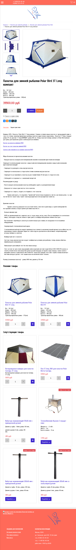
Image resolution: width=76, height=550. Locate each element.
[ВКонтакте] (4, 121)
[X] (12, 121)
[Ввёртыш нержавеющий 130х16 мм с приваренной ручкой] (20, 404)
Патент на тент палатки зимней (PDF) (14, 146)
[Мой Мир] (10, 121)
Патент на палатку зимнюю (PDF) (13, 143)
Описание (6, 127)
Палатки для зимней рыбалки (18, 25)
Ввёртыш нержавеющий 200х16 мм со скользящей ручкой (55, 482)
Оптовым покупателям (14, 532)
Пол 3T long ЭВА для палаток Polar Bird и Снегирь (54, 370)
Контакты (10, 538)
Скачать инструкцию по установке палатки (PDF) (18, 150)
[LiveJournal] (15, 121)
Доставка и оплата (12, 535)
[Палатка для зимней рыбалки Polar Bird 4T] (55, 286)
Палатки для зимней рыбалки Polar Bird (41, 25)
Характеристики (15, 127)
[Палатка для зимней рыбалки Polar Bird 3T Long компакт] (46, 53)
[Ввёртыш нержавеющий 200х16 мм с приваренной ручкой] (20, 464)
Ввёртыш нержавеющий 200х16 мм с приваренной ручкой (19, 482)
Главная (5, 25)
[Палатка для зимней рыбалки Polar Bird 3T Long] (20, 286)
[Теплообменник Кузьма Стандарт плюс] (55, 404)
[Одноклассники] (7, 121)
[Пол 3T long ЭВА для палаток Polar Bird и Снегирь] (55, 352)
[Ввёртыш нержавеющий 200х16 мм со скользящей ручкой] (55, 464)
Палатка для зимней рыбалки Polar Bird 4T (54, 304)
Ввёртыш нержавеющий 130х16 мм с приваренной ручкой (19, 422)
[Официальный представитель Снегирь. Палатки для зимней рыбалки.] (37, 19)
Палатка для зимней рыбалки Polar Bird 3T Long (18, 304)
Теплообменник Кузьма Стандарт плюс (53, 422)
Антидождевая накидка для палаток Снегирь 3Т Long (19, 370)
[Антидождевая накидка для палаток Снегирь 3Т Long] (20, 352)
